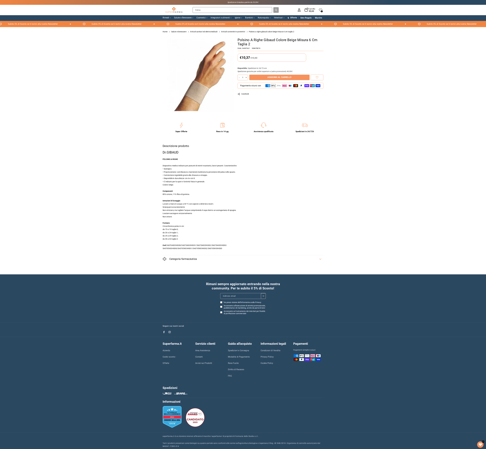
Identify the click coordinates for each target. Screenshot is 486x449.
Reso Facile (233, 363)
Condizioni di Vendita (270, 350)
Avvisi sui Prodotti (203, 363)
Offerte (166, 363)
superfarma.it (169, 436)
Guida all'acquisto (240, 343)
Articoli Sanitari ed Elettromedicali (204, 32)
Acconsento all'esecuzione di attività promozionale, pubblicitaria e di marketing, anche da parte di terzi (244, 306)
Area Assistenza (202, 350)
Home (165, 32)
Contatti (199, 357)
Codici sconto (169, 357)
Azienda (166, 350)
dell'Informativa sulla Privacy (249, 302)
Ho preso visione (242, 302)
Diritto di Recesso (236, 369)
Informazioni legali (273, 343)
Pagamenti (300, 343)
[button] (310, 10)
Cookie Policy (267, 363)
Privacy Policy (267, 357)
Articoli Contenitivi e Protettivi (233, 32)
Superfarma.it (172, 343)
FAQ (230, 376)
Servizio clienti (205, 343)
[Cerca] (276, 10)
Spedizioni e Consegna (238, 350)
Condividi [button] (245, 94)
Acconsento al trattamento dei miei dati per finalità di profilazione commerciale (244, 312)
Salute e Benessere (179, 32)
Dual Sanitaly (244, 48)
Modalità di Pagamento (239, 357)
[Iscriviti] (263, 296)
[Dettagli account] (299, 10)
